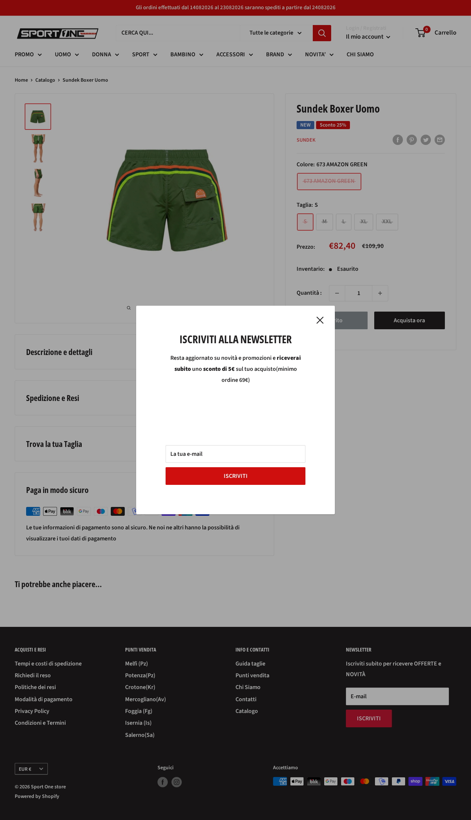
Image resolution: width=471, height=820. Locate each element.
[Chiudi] (320, 320)
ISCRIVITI (236, 476)
